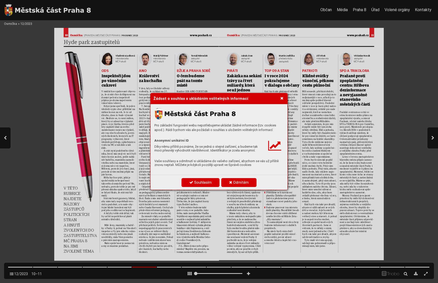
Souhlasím (202, 182)
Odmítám (240, 182)
